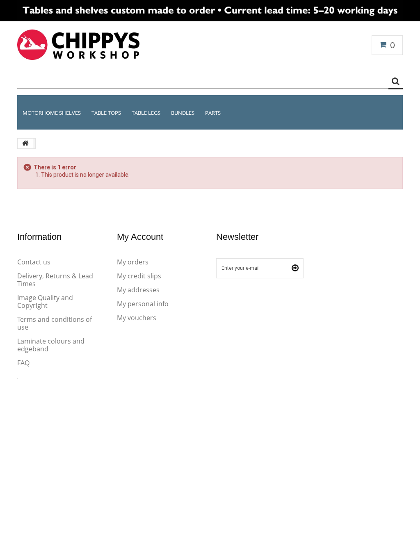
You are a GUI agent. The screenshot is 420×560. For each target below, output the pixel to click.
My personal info (143, 303)
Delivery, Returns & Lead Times (55, 279)
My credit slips (139, 275)
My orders (132, 261)
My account (140, 237)
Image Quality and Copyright (45, 301)
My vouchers (136, 317)
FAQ (23, 362)
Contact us (33, 261)
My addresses (138, 289)
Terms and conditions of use (54, 323)
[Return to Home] (25, 143)
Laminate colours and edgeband (50, 345)
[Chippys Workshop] (78, 44)
